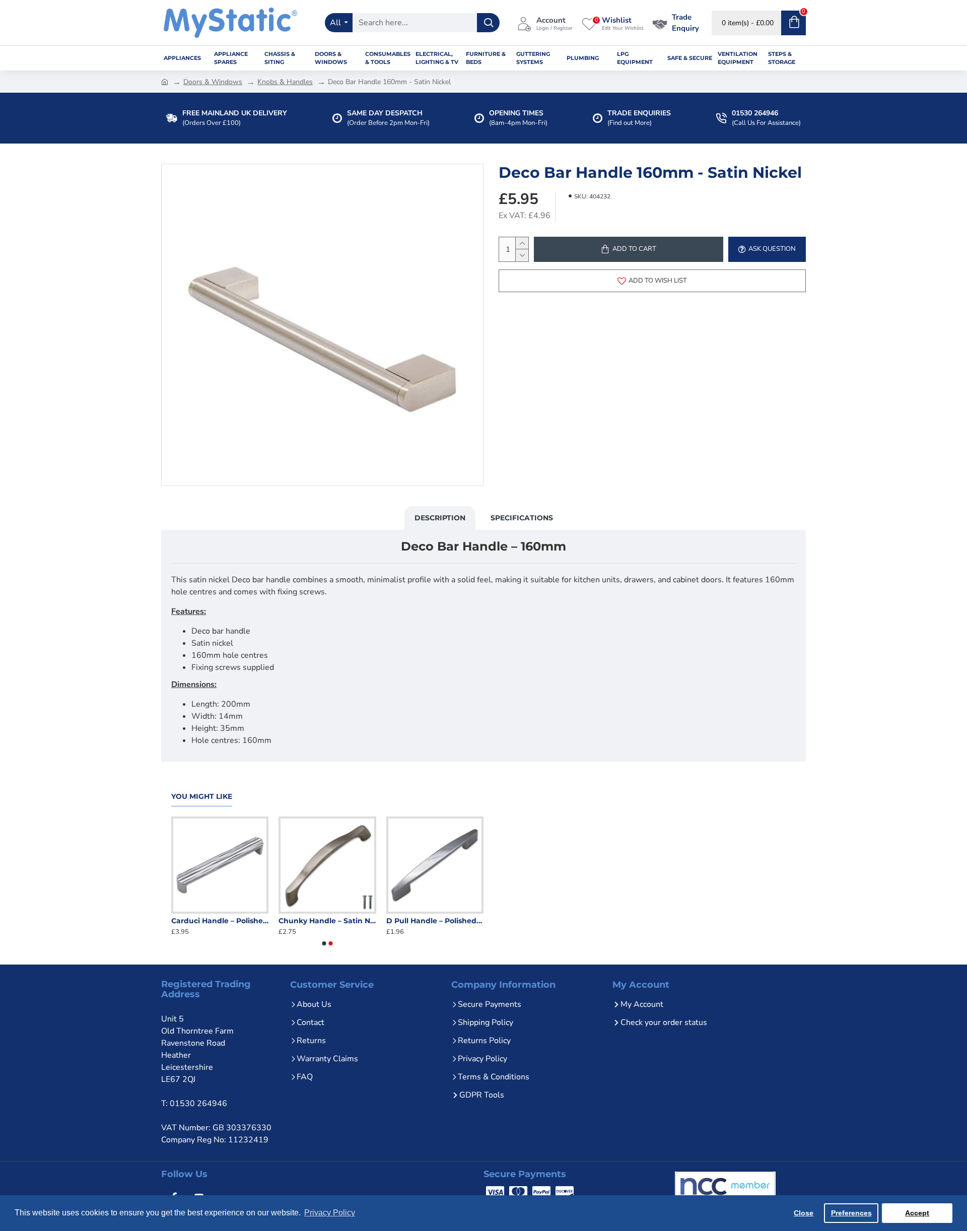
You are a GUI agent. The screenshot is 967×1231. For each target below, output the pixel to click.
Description (440, 517)
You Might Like (201, 796)
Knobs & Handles (285, 82)
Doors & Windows (212, 82)
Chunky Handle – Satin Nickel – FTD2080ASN (371, 920)
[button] (324, 943)
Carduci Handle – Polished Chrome (264, 920)
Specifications (522, 517)
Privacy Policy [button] (329, 1212)
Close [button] (803, 1213)
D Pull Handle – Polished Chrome (478, 920)
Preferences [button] (851, 1213)
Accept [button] (917, 1213)
